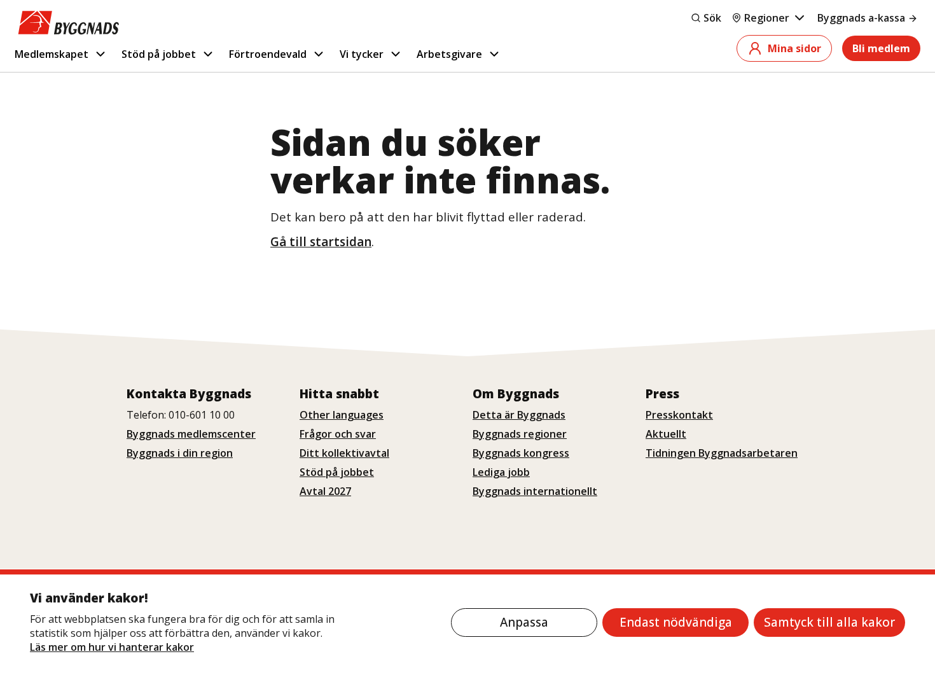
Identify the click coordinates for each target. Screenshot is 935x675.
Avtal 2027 (325, 491)
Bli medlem (881, 48)
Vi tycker (362, 54)
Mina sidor (794, 48)
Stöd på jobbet (158, 54)
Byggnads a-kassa (861, 18)
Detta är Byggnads (519, 415)
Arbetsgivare (449, 54)
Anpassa (524, 622)
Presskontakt (679, 415)
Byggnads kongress (521, 453)
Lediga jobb (501, 472)
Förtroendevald (268, 54)
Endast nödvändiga (676, 622)
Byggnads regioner (520, 434)
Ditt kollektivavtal (344, 453)
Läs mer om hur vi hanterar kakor (112, 647)
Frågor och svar (338, 434)
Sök (712, 18)
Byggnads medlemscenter (191, 434)
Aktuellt (666, 434)
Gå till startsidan (320, 241)
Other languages (342, 415)
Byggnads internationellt (535, 491)
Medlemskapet (51, 54)
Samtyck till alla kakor (829, 622)
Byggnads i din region (180, 453)
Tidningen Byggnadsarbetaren (722, 453)
